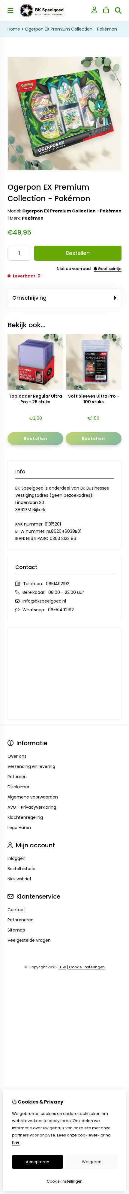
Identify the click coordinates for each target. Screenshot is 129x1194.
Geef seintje (109, 268)
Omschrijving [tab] (29, 297)
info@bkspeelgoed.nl (44, 601)
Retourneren (21, 920)
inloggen (17, 858)
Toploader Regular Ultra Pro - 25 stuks (35, 399)
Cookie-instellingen (87, 967)
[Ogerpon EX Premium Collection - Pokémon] (65, 169)
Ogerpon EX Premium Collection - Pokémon (71, 29)
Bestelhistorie (21, 869)
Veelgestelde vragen (29, 940)
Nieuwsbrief (20, 879)
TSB (62, 967)
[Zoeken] (118, 10)
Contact (16, 910)
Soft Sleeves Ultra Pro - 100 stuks (93, 399)
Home (14, 29)
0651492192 (57, 584)
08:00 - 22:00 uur (66, 592)
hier (16, 1142)
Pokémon (33, 218)
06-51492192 (61, 610)
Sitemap (16, 930)
